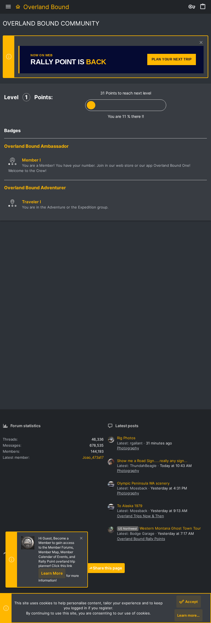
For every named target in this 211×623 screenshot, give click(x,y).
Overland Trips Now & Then (140, 516)
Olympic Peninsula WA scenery (143, 483)
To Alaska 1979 (129, 506)
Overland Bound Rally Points (141, 538)
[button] (8, 7)
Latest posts (126, 425)
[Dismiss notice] (200, 43)
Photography (128, 448)
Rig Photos (126, 438)
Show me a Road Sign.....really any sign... (152, 460)
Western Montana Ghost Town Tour (159, 528)
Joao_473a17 (93, 457)
